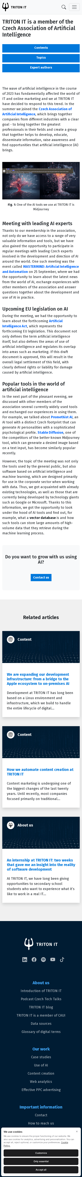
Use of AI (41, 1065)
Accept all (41, 1169)
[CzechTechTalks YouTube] (55, 960)
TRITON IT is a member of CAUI (41, 1015)
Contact (41, 1115)
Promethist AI (61, 417)
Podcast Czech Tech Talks (41, 999)
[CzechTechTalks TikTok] (64, 960)
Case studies (41, 1057)
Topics (41, 57)
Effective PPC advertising (41, 1090)
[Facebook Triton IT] (36, 960)
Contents (41, 47)
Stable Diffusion (50, 432)
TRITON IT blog (41, 1007)
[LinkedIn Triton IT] (27, 960)
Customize (41, 1152)
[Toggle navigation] (74, 7)
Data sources (41, 1024)
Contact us (41, 577)
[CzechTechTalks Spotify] (45, 960)
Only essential (41, 1161)
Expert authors (41, 67)
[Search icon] (65, 7)
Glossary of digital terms (41, 1032)
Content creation (41, 1073)
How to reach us (41, 1123)
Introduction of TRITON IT (41, 991)
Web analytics (41, 1082)
